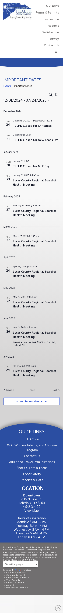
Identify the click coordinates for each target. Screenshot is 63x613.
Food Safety (32, 474)
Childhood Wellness (16, 572)
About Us (11, 585)
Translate (26, 570)
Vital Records (13, 580)
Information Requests (17, 587)
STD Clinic (31, 439)
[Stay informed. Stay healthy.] (17, 11)
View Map (31, 510)
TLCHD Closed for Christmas (32, 125)
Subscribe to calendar (29, 401)
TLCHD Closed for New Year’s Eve (35, 140)
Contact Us (51, 45)
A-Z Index (52, 6)
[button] (59, 61)
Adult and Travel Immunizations (32, 462)
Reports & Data (32, 480)
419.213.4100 (31, 507)
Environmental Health (17, 577)
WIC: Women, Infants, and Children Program (32, 447)
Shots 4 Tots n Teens (31, 468)
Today (32, 390)
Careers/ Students (15, 582)
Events (7, 85)
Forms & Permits (47, 12)
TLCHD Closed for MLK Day (31, 166)
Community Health (16, 575)
